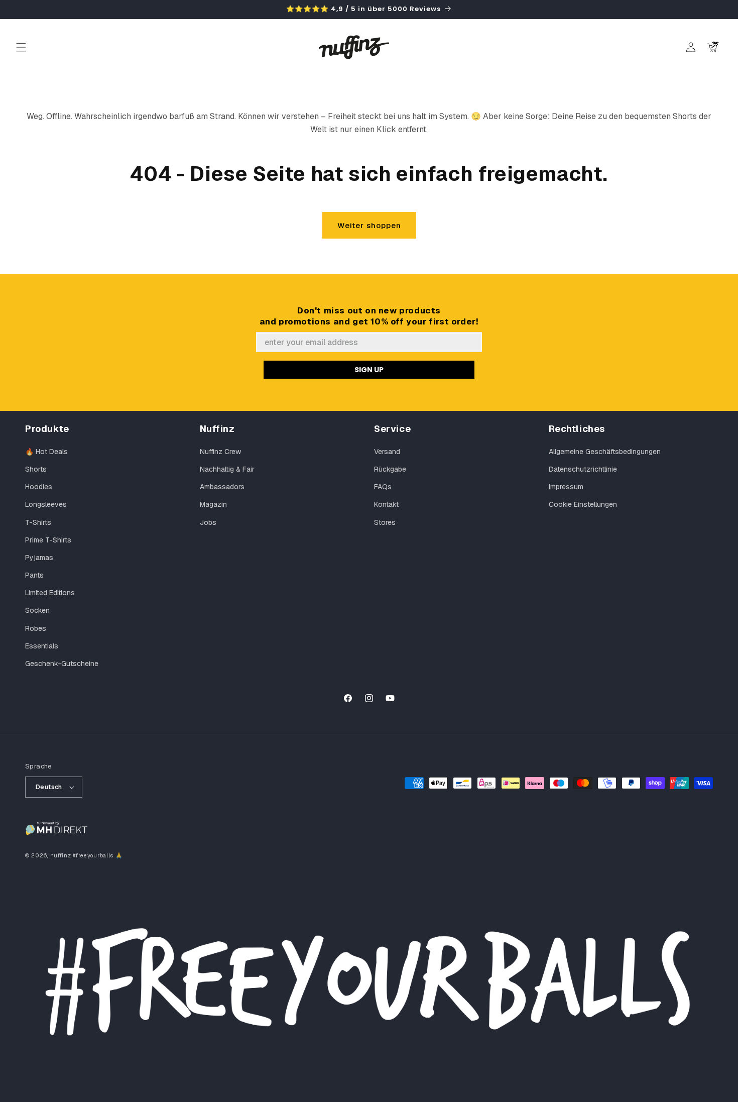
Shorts (36, 469)
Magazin (213, 504)
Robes (35, 628)
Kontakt (386, 504)
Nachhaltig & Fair (227, 469)
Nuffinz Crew (220, 451)
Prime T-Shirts (48, 539)
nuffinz (60, 855)
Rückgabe (390, 469)
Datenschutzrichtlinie (583, 469)
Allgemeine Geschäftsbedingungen (605, 451)
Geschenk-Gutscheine (61, 663)
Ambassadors (222, 486)
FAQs (383, 486)
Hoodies (38, 486)
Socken (37, 610)
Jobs (208, 522)
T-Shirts (38, 522)
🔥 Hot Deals (46, 451)
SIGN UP (369, 370)
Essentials (41, 645)
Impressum (566, 486)
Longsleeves (46, 504)
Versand (387, 451)
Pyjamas (39, 557)
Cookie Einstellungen (583, 504)
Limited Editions (50, 592)
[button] (21, 47)
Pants (34, 575)
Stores (385, 522)
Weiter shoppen (369, 225)
